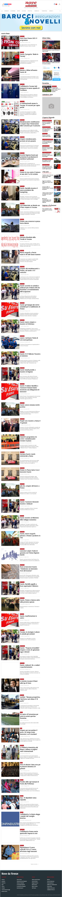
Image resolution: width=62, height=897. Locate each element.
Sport (18, 10)
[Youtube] (56, 4)
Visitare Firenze (35, 881)
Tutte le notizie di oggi (6, 889)
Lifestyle (30, 10)
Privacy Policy (49, 886)
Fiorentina (44, 10)
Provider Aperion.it (50, 882)
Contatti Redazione (50, 881)
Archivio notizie (4, 891)
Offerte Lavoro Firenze (36, 879)
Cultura (24, 10)
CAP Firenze (34, 888)
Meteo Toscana (34, 886)
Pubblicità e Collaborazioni (52, 884)
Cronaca (6, 10)
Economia (13, 10)
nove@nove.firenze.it (51, 889)
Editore (48, 879)
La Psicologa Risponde (21, 884)
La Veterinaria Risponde (21, 886)
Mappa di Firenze (35, 882)
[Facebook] (54, 4)
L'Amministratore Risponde (22, 881)
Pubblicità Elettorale (51, 888)
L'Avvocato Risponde (20, 882)
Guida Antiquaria (20, 888)
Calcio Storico (19, 879)
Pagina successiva (34, 864)
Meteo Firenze (34, 884)
